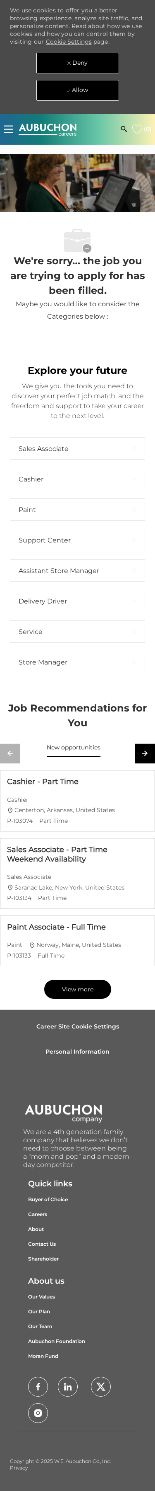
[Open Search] (124, 129)
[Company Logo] (47, 129)
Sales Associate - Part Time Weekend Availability (57, 854)
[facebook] (38, 1387)
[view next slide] (145, 753)
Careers (37, 1214)
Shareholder (43, 1259)
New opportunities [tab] (73, 747)
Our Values (41, 1297)
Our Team (40, 1326)
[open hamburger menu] (8, 129)
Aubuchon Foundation (56, 1341)
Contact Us (42, 1244)
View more (77, 989)
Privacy (19, 1468)
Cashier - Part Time (43, 781)
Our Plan (39, 1311)
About (36, 1229)
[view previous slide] (10, 753)
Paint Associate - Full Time (56, 927)
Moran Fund (43, 1356)
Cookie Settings (69, 41)
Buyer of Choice (48, 1199)
